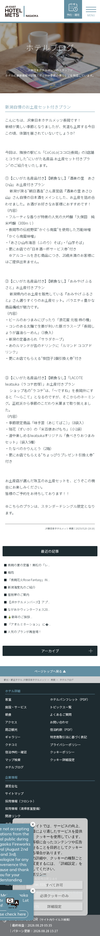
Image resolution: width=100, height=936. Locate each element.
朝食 (8, 714)
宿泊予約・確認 (16, 752)
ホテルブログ (67, 679)
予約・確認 (73, 15)
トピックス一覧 (61, 707)
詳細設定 (54, 906)
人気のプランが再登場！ (25, 631)
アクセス (11, 722)
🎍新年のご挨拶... (20, 617)
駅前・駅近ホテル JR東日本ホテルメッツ (25, 679)
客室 (8, 699)
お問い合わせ (59, 722)
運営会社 (11, 786)
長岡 (53, 679)
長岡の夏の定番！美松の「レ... (29, 565)
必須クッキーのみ (54, 895)
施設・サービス (16, 707)
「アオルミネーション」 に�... (29, 624)
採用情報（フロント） (20, 801)
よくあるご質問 (61, 714)
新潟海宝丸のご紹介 (21, 587)
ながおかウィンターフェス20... (29, 609)
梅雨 (11, 572)
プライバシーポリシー (65, 744)
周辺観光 (11, 729)
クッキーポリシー (62, 752)
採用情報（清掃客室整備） (23, 808)
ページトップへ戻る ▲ (50, 671)
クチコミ (11, 744)
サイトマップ (14, 793)
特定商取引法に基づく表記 (68, 737)
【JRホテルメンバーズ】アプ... (29, 602)
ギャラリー (13, 737)
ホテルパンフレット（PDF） (70, 699)
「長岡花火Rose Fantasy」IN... (29, 579)
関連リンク (13, 816)
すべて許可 (54, 884)
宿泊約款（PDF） (62, 729)
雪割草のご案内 (18, 594)
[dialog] (50, 867)
